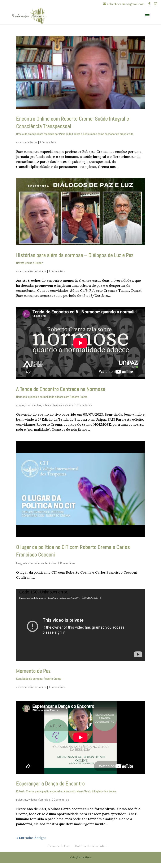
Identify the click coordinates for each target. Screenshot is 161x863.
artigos (20, 405)
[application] (80, 625)
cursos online (33, 405)
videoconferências (27, 142)
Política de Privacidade (91, 846)
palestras (28, 563)
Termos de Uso (59, 846)
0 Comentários (48, 142)
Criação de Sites (80, 857)
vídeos (43, 271)
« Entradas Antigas (31, 838)
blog (18, 563)
